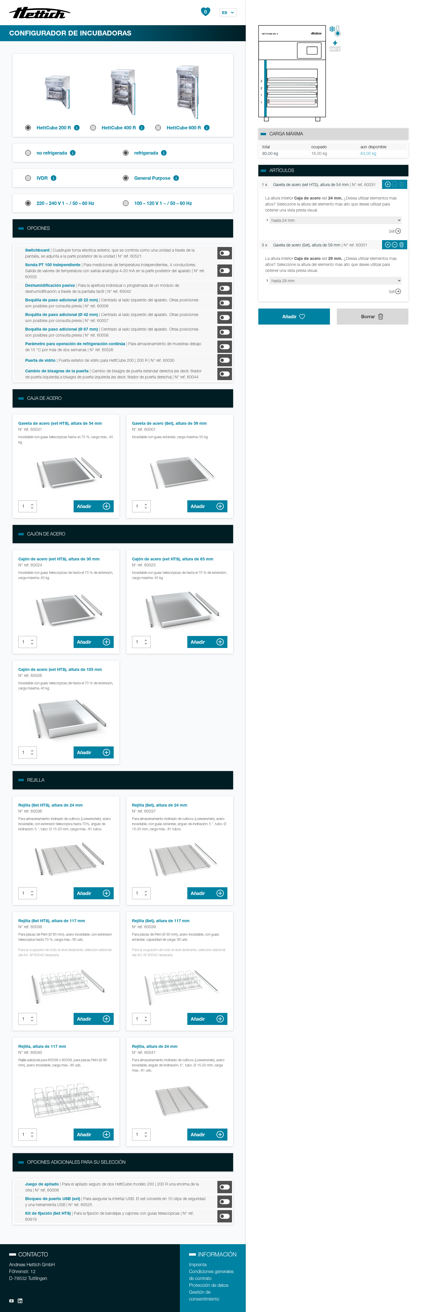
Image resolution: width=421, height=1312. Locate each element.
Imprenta (197, 1264)
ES (224, 12)
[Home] (39, 12)
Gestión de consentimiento (204, 1295)
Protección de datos (209, 1285)
